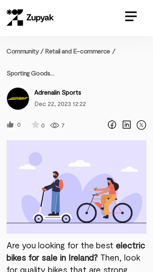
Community (25, 51)
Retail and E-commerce (77, 51)
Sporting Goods (28, 73)
